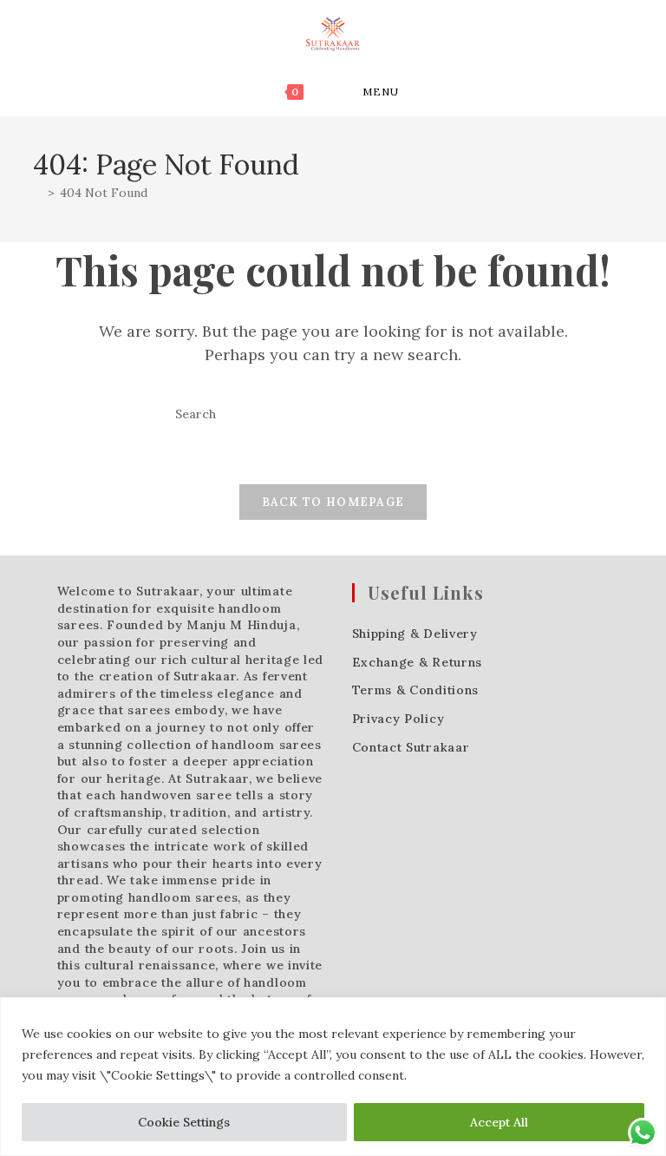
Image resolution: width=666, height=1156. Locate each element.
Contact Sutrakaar (411, 747)
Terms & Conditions (416, 690)
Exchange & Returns (417, 662)
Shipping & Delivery (415, 633)
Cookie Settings (184, 1122)
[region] (333, 1076)
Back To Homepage (333, 502)
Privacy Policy (398, 718)
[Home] (37, 192)
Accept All (499, 1122)
